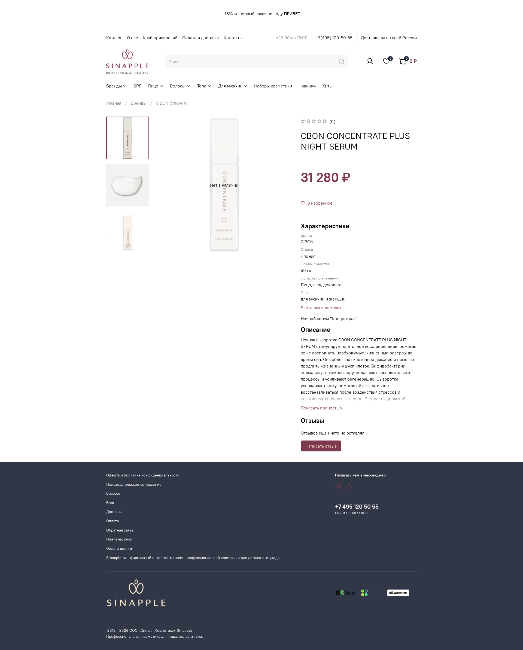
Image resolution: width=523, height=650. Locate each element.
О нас (132, 37)
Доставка (114, 511)
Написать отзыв (321, 446)
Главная (113, 103)
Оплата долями (119, 548)
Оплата (112, 520)
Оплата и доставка (200, 37)
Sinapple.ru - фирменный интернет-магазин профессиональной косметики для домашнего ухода (192, 557)
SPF (137, 86)
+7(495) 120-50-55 (334, 37)
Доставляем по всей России (389, 37)
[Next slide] (127, 246)
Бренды (114, 86)
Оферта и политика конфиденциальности (143, 475)
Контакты (233, 37)
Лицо (153, 86)
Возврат (113, 493)
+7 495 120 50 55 (357, 506)
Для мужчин (230, 86)
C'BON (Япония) (171, 103)
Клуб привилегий (160, 37)
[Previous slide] (166, 185)
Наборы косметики (273, 86)
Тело (201, 86)
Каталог (114, 37)
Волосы (177, 86)
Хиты (327, 86)
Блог (110, 502)
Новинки (307, 86)
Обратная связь (119, 530)
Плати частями (119, 539)
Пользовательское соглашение (134, 484)
